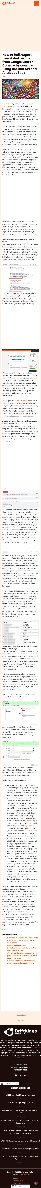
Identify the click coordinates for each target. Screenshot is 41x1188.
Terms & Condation (20, 1183)
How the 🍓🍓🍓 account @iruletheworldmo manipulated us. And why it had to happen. (21, 948)
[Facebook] (16, 1075)
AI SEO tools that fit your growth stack (20, 1095)
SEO (4, 76)
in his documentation (24, 401)
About (15, 1178)
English (6, 1083)
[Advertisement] (20, 29)
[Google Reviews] (25, 1075)
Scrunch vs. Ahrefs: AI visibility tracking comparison (20, 1148)
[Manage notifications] (36, 1183)
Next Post (20, 1021)
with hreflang (30, 821)
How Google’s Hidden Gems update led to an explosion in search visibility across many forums (22, 940)
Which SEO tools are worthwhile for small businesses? (20, 1141)
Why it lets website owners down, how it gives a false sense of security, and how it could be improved (22, 955)
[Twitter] (21, 1075)
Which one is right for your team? (20, 1102)
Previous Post (21, 1015)
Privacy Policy (18, 1181)
